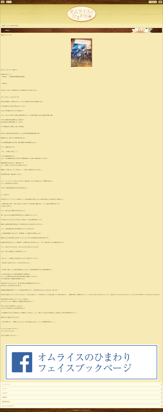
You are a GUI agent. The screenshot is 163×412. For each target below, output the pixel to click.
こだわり (4, 393)
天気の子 (7, 30)
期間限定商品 (6, 401)
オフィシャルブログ (8, 406)
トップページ (6, 384)
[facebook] (81, 379)
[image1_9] (81, 65)
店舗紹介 (4, 397)
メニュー (4, 388)
